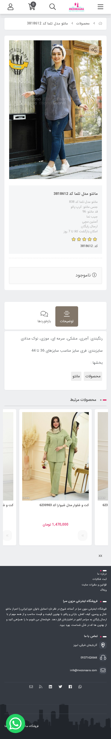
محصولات (83, 23)
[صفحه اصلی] (100, 23)
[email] (31, 687)
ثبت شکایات (100, 579)
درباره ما (102, 574)
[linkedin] (50, 687)
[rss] (40, 687)
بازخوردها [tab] (44, 321)
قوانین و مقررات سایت (94, 585)
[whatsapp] (80, 687)
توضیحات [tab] (67, 321)
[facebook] (70, 687)
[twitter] (60, 687)
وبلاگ (103, 590)
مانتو (76, 376)
